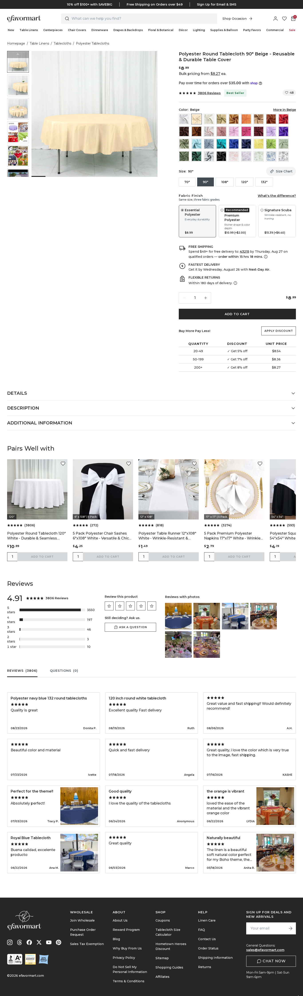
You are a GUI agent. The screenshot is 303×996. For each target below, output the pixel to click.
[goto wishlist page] (284, 18)
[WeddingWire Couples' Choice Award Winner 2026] (30, 959)
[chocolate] (184, 131)
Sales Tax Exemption (87, 944)
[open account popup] (275, 18)
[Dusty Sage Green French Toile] (258, 156)
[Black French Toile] (283, 156)
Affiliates (162, 977)
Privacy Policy (124, 958)
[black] (221, 156)
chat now (274, 961)
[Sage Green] (283, 144)
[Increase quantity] (205, 298)
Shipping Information (215, 958)
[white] (184, 119)
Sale (292, 30)
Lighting (199, 30)
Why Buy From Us (127, 948)
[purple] (283, 131)
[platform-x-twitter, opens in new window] (39, 942)
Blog (116, 939)
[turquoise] (221, 144)
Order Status (208, 948)
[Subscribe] (290, 928)
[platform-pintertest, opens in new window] (58, 942)
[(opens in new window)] (14, 959)
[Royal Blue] (233, 144)
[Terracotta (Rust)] (271, 119)
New (11, 30)
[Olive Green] (184, 156)
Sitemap (162, 958)
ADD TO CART (237, 314)
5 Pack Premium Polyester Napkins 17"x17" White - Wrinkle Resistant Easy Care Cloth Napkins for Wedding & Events (232, 536)
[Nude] (258, 119)
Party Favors (252, 30)
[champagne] (221, 119)
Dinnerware (99, 30)
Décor (183, 30)
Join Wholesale (82, 920)
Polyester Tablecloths (92, 43)
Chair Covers (77, 30)
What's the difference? (277, 196)
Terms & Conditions (128, 981)
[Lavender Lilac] (271, 131)
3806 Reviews (209, 93)
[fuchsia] (246, 131)
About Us (120, 920)
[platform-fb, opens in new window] (29, 942)
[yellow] (258, 144)
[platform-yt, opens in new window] (48, 942)
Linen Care (207, 920)
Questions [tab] (64, 671)
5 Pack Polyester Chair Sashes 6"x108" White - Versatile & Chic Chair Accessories (101, 536)
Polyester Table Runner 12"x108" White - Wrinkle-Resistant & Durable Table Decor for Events (167, 536)
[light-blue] (196, 144)
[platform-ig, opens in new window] (9, 942)
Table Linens (29, 30)
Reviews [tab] (22, 671)
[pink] (233, 131)
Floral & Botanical (160, 30)
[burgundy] (258, 131)
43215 (244, 252)
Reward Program (126, 930)
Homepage (16, 43)
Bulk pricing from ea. (202, 74)
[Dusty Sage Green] (184, 144)
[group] (18, 62)
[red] (283, 119)
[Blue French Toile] (271, 156)
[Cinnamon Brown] (196, 131)
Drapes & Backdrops (128, 30)
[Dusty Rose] (221, 131)
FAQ (201, 930)
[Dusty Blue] (209, 144)
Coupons (162, 920)
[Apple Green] (271, 144)
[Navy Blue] (246, 144)
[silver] (209, 156)
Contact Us (207, 939)
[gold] (233, 119)
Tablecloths (62, 43)
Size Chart (284, 171)
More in (284, 110)
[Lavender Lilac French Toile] (246, 156)
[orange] (246, 119)
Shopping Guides (169, 967)
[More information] (265, 257)
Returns (204, 967)
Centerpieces (53, 30)
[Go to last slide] (18, 54)
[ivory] (209, 119)
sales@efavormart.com (265, 950)
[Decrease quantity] (184, 298)
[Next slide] (18, 173)
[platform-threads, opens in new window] (19, 942)
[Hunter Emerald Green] (196, 156)
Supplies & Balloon (224, 30)
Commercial (275, 30)
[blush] (209, 131)
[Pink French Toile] (233, 156)
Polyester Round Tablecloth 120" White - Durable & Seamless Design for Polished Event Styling (37, 536)
